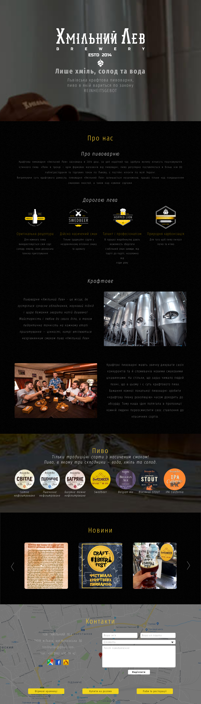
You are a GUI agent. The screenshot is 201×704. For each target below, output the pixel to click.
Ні (123, 323)
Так (92, 323)
